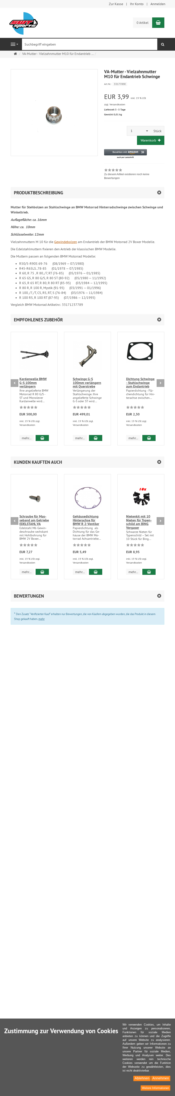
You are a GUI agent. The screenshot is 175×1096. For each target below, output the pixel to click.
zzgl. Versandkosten (114, 104)
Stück (157, 131)
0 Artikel (143, 22)
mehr (41, 619)
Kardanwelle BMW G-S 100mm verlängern (33, 383)
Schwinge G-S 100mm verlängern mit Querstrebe (87, 383)
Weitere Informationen (155, 1088)
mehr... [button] (26, 438)
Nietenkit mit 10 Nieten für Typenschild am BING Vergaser (139, 522)
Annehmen (160, 1078)
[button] (125, 154)
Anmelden (157, 4)
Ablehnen (142, 1078)
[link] (134, 174)
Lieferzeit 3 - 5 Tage (114, 109)
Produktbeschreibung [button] (38, 193)
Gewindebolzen (65, 242)
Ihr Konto (137, 4)
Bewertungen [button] (29, 596)
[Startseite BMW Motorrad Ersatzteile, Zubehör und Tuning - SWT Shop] (23, 23)
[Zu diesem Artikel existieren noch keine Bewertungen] (28, 408)
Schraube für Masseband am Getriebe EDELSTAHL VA (34, 520)
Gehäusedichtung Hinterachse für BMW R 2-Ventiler (86, 520)
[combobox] (139, 130)
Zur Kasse (116, 4)
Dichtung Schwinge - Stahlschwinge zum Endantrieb (140, 383)
